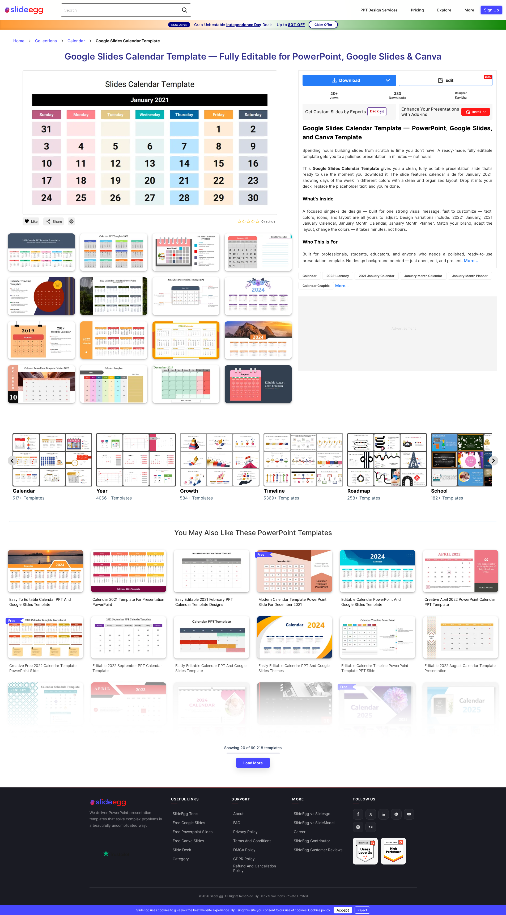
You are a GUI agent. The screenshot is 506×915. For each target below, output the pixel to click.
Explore (444, 10)
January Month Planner (470, 276)
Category (181, 859)
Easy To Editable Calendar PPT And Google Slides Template (40, 602)
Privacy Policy (245, 831)
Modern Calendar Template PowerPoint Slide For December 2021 (292, 602)
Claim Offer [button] (323, 25)
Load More (253, 763)
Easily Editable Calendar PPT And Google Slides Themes (294, 668)
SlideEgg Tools (185, 813)
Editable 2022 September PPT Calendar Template (127, 668)
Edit (468, 79)
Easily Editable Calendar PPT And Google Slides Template (210, 668)
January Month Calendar (423, 276)
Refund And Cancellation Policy (254, 868)
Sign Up (491, 9)
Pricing (417, 10)
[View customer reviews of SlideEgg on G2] (393, 851)
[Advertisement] (397, 333)
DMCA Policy (244, 849)
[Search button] (184, 10)
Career (299, 831)
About (238, 813)
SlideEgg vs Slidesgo (312, 813)
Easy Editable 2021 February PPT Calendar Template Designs (204, 602)
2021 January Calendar (376, 276)
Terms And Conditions (252, 840)
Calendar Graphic (316, 286)
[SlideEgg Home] (127, 802)
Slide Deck (182, 849)
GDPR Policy (244, 859)
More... (341, 285)
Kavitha (461, 97)
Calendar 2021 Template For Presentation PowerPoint (128, 602)
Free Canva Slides (188, 840)
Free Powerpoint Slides (192, 831)
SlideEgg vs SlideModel (314, 822)
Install (476, 112)
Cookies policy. (319, 910)
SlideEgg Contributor (312, 840)
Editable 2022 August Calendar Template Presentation (460, 668)
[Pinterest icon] (71, 221)
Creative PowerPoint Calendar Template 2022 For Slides (127, 734)
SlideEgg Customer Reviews (318, 849)
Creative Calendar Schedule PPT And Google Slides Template (41, 734)
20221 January (337, 276)
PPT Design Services (379, 10)
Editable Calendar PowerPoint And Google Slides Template (371, 602)
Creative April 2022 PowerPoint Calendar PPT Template (459, 602)
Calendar (310, 276)
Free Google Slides (189, 822)
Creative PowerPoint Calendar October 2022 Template (292, 734)
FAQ (236, 822)
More (469, 10)
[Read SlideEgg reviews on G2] (365, 851)
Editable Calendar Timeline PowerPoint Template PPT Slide (374, 668)
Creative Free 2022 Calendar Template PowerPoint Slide (42, 668)
